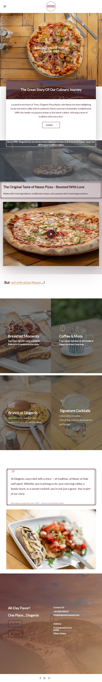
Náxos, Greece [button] (59, 633)
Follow (17, 634)
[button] (4, 6)
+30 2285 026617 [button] (61, 611)
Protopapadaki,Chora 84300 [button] (62, 629)
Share (16, 624)
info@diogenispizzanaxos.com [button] (66, 615)
